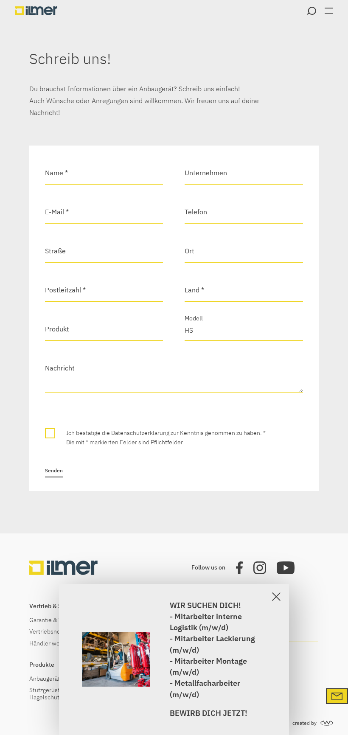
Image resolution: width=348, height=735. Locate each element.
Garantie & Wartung (55, 620)
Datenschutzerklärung (140, 433)
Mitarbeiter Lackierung (214, 638)
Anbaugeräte (46, 678)
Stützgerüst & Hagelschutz (47, 694)
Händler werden (50, 643)
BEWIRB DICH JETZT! (208, 713)
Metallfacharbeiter (207, 683)
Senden (54, 470)
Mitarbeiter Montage (210, 661)
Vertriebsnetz (47, 631)
